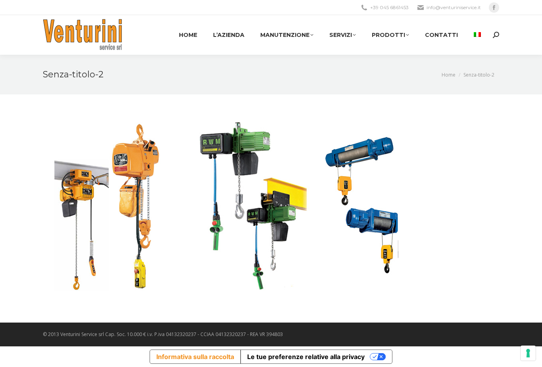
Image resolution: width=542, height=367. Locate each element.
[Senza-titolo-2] (271, 206)
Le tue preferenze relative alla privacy (306, 357)
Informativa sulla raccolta (195, 357)
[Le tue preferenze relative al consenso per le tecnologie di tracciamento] (528, 353)
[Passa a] (477, 35)
